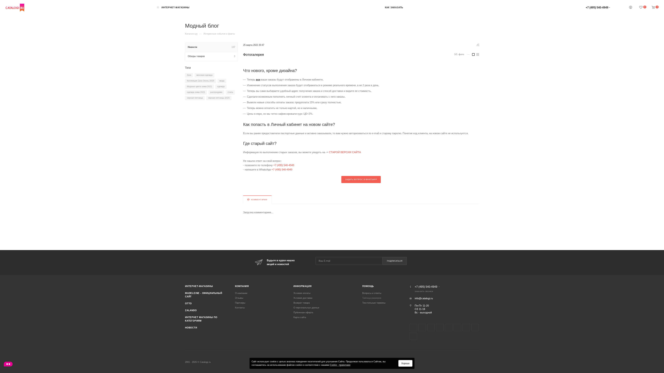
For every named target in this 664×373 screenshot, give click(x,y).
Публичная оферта (303, 312)
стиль (230, 92)
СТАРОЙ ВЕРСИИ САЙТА (345, 152)
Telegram (448, 327)
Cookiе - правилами (340, 365)
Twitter (431, 327)
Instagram (440, 327)
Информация (302, 286)
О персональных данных (306, 307)
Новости (191, 327)
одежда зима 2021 (196, 92)
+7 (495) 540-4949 (597, 7)
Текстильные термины (373, 303)
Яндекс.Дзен (475, 327)
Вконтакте (413, 327)
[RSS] (478, 44)
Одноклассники (466, 327)
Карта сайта (299, 317)
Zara (189, 75)
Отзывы (239, 298)
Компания (242, 286)
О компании (241, 293)
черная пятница (195, 98)
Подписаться (395, 261)
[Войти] (630, 8)
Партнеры (240, 303)
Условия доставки (302, 298)
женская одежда (204, 75)
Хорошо (405, 363)
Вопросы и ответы (371, 293)
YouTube (457, 327)
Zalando (191, 310)
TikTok (413, 336)
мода (221, 81)
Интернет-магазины (199, 286)
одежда (221, 86)
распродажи (216, 92)
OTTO (188, 303)
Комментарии (259, 200)
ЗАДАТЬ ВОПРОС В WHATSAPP (361, 179)
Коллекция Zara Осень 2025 (200, 81)
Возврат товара (301, 303)
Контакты (240, 307)
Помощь (368, 286)
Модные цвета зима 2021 (199, 86)
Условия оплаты (301, 293)
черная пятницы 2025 (219, 98)
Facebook (422, 327)
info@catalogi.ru (424, 298)
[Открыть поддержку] (8, 364)
